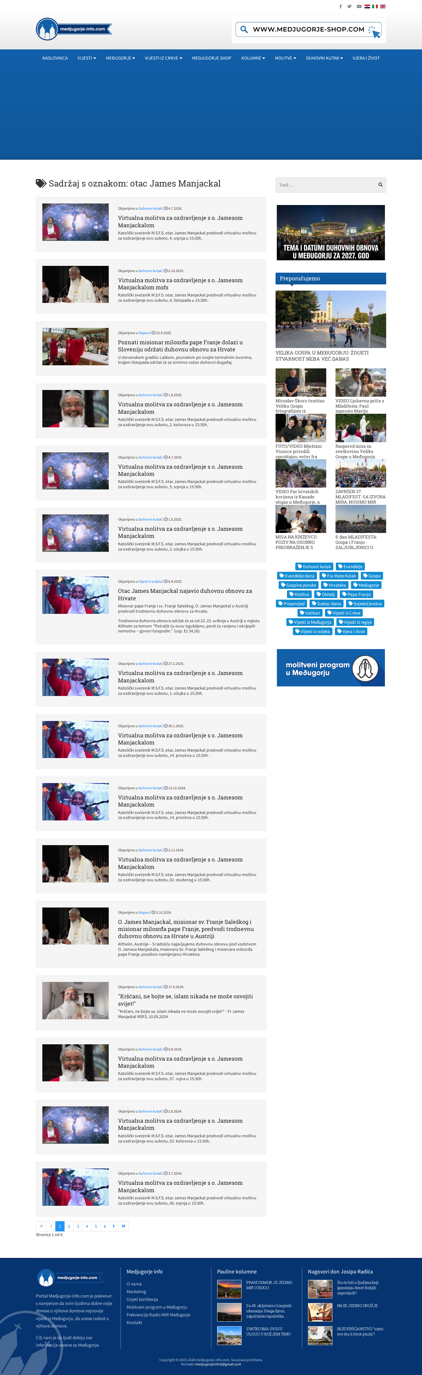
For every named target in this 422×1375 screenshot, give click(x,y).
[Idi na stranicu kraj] (123, 1226)
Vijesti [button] (85, 58)
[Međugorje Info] (74, 28)
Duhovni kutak (150, 208)
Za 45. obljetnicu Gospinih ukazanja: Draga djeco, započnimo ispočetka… (268, 1311)
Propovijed (294, 603)
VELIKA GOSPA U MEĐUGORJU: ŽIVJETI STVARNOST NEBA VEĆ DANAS (322, 355)
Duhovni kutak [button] (322, 58)
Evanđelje (353, 566)
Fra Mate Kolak (341, 576)
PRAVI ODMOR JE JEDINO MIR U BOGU (269, 1285)
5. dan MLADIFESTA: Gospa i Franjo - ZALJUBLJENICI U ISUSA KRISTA (356, 544)
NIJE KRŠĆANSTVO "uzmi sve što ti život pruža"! (360, 1331)
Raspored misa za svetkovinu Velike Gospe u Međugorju (355, 451)
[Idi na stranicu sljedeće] (113, 1226)
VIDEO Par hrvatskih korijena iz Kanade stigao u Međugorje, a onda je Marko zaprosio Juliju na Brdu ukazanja (300, 501)
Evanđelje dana (299, 576)
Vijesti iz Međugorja (312, 622)
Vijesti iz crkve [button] (161, 58)
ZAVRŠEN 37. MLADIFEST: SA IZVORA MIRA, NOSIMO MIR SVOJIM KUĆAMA (360, 499)
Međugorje (369, 585)
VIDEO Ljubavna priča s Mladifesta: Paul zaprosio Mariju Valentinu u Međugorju (359, 408)
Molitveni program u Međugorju (157, 1307)
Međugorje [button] (118, 58)
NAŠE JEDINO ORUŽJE (357, 1305)
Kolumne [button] (251, 58)
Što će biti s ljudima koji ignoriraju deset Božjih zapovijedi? (357, 1288)
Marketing (136, 1291)
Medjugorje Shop (211, 58)
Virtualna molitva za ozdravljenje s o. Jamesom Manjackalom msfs (180, 283)
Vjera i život (366, 58)
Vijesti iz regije (358, 622)
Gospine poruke (301, 585)
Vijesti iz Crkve (346, 613)
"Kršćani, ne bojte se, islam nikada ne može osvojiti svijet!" (185, 999)
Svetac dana (329, 603)
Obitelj (328, 594)
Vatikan (312, 613)
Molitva (302, 594)
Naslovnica (55, 58)
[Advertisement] (211, 112)
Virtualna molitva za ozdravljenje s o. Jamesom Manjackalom (180, 221)
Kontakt (134, 1322)
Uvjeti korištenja (142, 1299)
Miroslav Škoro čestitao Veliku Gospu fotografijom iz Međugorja (300, 408)
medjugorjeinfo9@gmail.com (218, 1364)
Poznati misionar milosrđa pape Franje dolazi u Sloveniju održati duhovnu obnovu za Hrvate (180, 345)
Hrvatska (337, 585)
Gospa (375, 576)
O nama (134, 1284)
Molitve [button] (283, 58)
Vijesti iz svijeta (150, 581)
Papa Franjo (359, 594)
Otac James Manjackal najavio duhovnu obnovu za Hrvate (185, 594)
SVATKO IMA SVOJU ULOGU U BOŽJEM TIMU (268, 1331)
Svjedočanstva (368, 603)
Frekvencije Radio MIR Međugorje (158, 1315)
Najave (144, 332)
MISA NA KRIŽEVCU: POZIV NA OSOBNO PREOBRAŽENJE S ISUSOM (297, 544)
